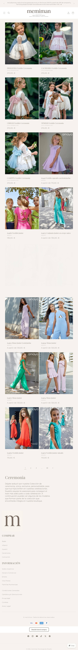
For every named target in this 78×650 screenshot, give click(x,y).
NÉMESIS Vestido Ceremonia (52, 123)
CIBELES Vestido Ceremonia (18, 123)
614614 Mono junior (48, 398)
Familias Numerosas (10, 584)
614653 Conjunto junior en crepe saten (56, 233)
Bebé (4, 541)
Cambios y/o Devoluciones (12, 594)
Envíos (4, 577)
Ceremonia (6, 553)
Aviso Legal (6, 606)
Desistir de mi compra (39, 629)
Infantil (5, 545)
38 (47, 468)
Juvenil (4, 549)
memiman (34, 649)
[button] (4, 13)
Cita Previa (6, 581)
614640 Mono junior (48, 343)
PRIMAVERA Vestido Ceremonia (19, 68)
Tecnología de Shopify (45, 649)
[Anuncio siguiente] (74, 3)
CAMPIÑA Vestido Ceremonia (18, 178)
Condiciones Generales (10, 590)
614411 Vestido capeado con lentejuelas (55, 178)
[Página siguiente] (52, 468)
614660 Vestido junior (15, 453)
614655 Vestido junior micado (52, 453)
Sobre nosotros (8, 569)
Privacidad (6, 598)
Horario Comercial (9, 573)
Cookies (5, 602)
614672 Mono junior (14, 398)
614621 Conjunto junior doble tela (20, 290)
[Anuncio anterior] (4, 3)
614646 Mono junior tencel (51, 290)
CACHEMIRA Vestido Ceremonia (54, 68)
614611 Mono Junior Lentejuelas (19, 343)
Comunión (6, 557)
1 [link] (25, 468)
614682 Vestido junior (15, 233)
